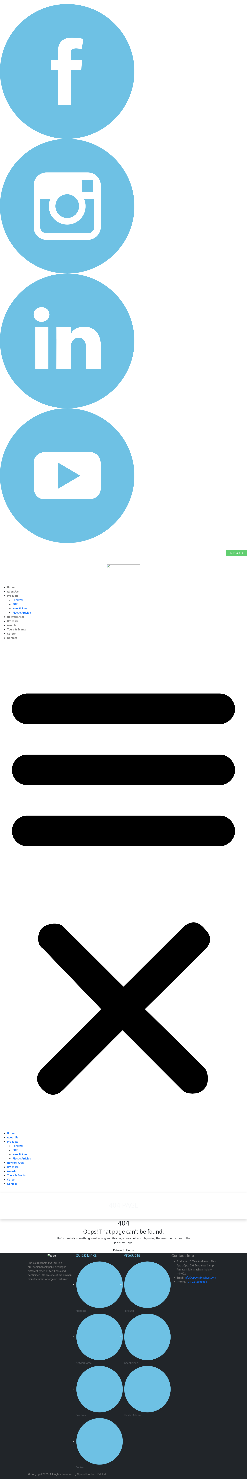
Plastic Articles (21, 612)
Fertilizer (17, 600)
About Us (13, 591)
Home (11, 587)
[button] (123, 887)
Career (11, 633)
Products (12, 595)
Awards (11, 625)
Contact (12, 638)
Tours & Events (16, 629)
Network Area (16, 616)
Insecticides (19, 608)
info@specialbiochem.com (200, 1277)
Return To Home (123, 1250)
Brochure (13, 621)
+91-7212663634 (196, 1281)
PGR (15, 604)
